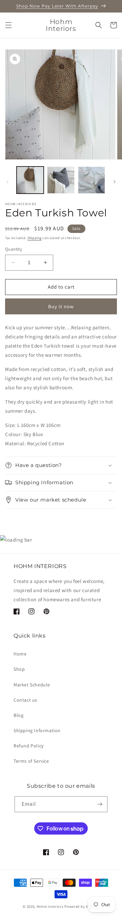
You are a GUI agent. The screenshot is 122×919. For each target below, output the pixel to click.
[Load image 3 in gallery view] (91, 180)
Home (20, 654)
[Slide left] (7, 181)
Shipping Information (37, 730)
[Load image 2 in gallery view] (60, 180)
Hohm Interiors (50, 906)
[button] (8, 25)
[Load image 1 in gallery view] (30, 180)
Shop (19, 669)
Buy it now (61, 306)
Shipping (34, 238)
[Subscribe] (99, 804)
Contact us (25, 700)
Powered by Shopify (81, 906)
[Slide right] (114, 181)
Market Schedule (32, 685)
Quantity (13, 249)
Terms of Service (31, 761)
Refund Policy (29, 746)
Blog (18, 715)
